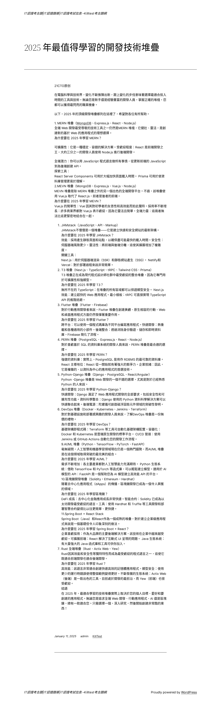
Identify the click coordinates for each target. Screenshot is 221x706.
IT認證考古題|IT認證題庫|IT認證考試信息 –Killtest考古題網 (65, 13)
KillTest (97, 636)
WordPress (189, 692)
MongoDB (84, 123)
